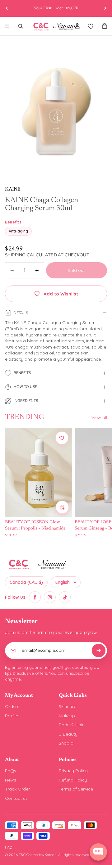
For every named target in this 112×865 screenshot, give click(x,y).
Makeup (67, 716)
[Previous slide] (7, 8)
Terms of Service (76, 789)
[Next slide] (105, 8)
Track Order (17, 789)
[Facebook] (35, 597)
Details (21, 312)
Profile (11, 716)
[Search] (20, 26)
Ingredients (26, 400)
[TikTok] (65, 597)
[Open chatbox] (98, 852)
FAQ (8, 847)
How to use (25, 386)
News (10, 780)
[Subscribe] (98, 650)
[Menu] (7, 26)
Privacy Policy (73, 770)
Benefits (22, 372)
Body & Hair (71, 725)
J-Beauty (68, 734)
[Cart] (104, 26)
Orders (12, 706)
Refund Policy (73, 780)
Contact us (16, 798)
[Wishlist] (91, 26)
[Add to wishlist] (61, 437)
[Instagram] (50, 597)
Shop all (67, 743)
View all (99, 417)
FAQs (10, 770)
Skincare (67, 706)
